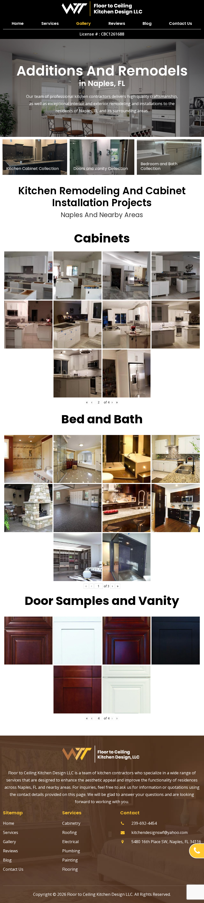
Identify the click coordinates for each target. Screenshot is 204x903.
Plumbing (71, 851)
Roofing (69, 832)
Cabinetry (71, 823)
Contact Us (180, 23)
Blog (147, 23)
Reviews (116, 23)
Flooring (70, 869)
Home (18, 23)
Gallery (83, 23)
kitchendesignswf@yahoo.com (159, 832)
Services (50, 23)
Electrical (70, 841)
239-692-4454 (144, 823)
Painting (70, 860)
